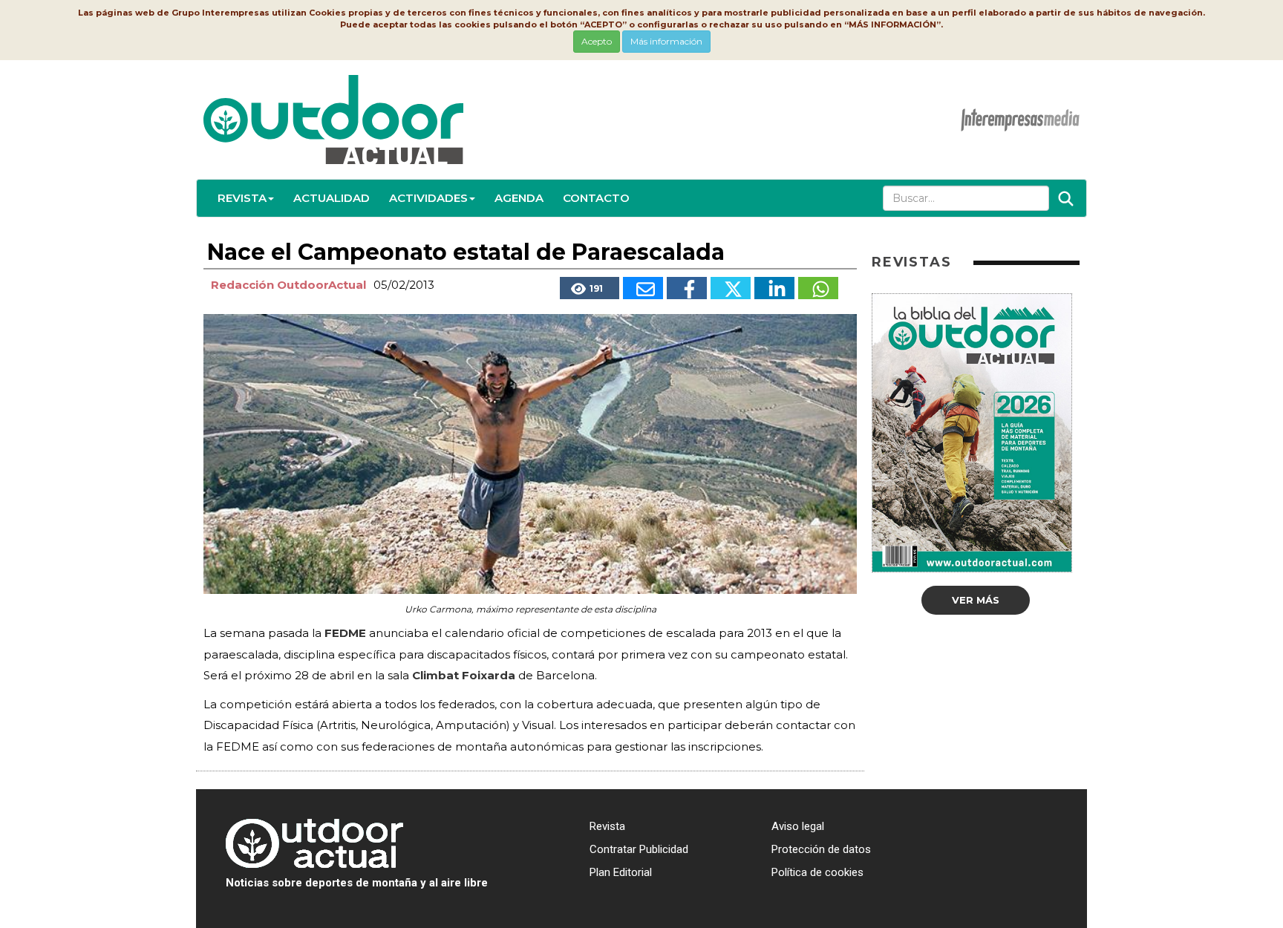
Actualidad (331, 198)
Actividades (428, 198)
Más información (666, 41)
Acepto (596, 41)
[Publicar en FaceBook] (687, 288)
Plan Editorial (621, 872)
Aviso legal (797, 826)
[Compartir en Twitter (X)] (731, 288)
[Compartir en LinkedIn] (774, 288)
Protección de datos (821, 849)
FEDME (346, 633)
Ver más (975, 600)
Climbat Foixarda (465, 675)
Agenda (518, 198)
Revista (242, 198)
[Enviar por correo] (643, 288)
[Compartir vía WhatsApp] (818, 288)
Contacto (596, 198)
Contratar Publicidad (639, 849)
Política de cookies (817, 872)
